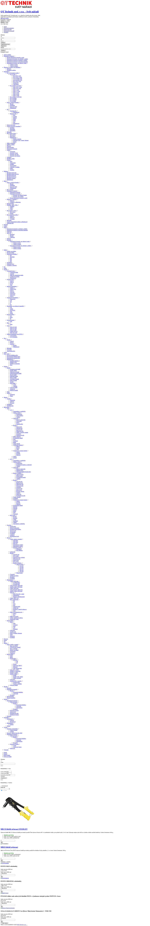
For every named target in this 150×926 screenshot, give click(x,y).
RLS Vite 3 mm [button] (17, 81)
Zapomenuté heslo (5, 44)
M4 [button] (11, 259)
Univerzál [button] (15, 693)
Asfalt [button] (14, 745)
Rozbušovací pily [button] (14, 713)
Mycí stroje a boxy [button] (11, 133)
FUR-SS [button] (12, 292)
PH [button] (14, 601)
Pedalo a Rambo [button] (17, 139)
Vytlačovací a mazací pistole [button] (20, 450)
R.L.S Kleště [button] (13, 99)
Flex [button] (5, 338)
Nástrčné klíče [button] (16, 606)
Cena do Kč (4, 773)
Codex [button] (5, 226)
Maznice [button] (18, 455)
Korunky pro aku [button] (14, 154)
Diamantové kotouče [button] (12, 148)
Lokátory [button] (12, 535)
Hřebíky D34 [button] (13, 362)
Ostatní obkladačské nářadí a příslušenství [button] (17, 221)
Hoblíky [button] (18, 493)
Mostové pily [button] (13, 113)
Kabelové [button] (12, 394)
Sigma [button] (5, 640)
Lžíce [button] (11, 209)
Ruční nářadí (7, 755)
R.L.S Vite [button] (13, 74)
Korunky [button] (9, 240)
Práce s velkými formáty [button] (13, 102)
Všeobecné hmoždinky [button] (13, 297)
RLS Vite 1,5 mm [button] (17, 77)
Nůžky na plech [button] (17, 678)
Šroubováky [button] (19, 414)
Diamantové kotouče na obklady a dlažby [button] (17, 60)
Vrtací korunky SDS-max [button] (16, 589)
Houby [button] (15, 141)
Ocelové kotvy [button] (10, 279)
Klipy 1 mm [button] (16, 89)
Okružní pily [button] (19, 428)
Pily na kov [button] (16, 561)
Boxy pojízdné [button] (13, 648)
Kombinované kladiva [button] (15, 529)
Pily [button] (8, 109)
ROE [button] (11, 317)
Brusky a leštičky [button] (17, 473)
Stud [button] (14, 626)
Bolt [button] (14, 115)
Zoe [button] (14, 122)
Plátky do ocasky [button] (14, 616)
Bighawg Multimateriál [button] (19, 596)
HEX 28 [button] (15, 543)
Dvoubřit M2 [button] (16, 584)
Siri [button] (4, 641)
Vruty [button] (8, 325)
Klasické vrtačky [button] (17, 547)
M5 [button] (11, 261)
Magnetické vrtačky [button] (18, 546)
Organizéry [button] (13, 651)
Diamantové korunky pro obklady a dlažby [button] (17, 59)
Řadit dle (3, 787)
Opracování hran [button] (11, 125)
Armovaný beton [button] (17, 747)
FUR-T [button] (12, 290)
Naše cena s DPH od (9, 838)
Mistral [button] (15, 118)
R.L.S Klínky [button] (13, 98)
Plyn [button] (11, 365)
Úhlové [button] (12, 341)
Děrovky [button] (12, 592)
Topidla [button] (9, 398)
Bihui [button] (5, 181)
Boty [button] (11, 161)
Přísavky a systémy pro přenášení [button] (12, 67)
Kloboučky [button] (16, 82)
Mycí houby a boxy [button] (12, 210)
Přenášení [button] (12, 105)
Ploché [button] (14, 664)
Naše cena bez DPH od (9, 836)
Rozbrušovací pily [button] (20, 495)
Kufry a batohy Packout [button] (16, 633)
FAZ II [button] (11, 280)
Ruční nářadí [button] (10, 620)
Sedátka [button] (12, 164)
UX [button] (11, 300)
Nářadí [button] (8, 726)
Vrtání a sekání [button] (17, 412)
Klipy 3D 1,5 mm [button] (17, 87)
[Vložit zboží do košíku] (2, 842)
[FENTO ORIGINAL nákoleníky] (5, 878)
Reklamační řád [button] (7, 29)
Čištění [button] (15, 522)
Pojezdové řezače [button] (14, 710)
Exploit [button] (15, 116)
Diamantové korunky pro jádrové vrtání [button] (17, 63)
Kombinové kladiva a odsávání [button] (24, 464)
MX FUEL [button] (13, 515)
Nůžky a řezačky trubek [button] (22, 432)
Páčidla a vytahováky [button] (15, 671)
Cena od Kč (4, 771)
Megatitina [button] (12, 130)
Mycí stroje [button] (13, 134)
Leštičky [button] (18, 478)
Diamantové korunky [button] (15, 193)
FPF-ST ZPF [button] (13, 330)
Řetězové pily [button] (19, 483)
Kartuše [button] (18, 453)
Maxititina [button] (12, 129)
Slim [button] (14, 623)
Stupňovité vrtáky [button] (14, 619)
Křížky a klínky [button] (11, 144)
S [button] (10, 303)
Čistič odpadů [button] (16, 443)
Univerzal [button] (18, 740)
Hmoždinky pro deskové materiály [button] (15, 306)
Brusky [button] (9, 339)
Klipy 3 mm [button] (16, 92)
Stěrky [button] (11, 207)
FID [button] (11, 321)
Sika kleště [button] (13, 383)
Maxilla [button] (6, 686)
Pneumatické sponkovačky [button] (13, 358)
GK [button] (11, 307)
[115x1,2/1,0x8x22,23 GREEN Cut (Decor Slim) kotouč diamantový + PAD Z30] (8, 908)
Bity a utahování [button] (14, 599)
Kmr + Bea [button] (7, 353)
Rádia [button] (14, 442)
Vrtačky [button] (18, 417)
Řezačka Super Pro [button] (11, 172)
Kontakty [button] (6, 32)
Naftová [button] (12, 401)
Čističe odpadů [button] (16, 497)
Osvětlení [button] (15, 441)
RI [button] (10, 318)
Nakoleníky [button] (13, 163)
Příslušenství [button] (13, 108)
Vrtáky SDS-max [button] (14, 588)
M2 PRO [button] (12, 257)
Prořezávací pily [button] (20, 435)
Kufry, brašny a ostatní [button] (12, 644)
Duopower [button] (12, 299)
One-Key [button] (9, 525)
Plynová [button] (12, 403)
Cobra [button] (14, 384)
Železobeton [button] (19, 707)
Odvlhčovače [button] (10, 405)
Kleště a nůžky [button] (14, 674)
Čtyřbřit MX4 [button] (16, 582)
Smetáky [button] (12, 170)
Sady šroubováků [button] (17, 668)
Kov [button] (14, 615)
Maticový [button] (12, 217)
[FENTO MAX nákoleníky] (5, 863)
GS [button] (11, 316)
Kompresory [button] (10, 719)
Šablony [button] (9, 238)
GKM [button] (11, 309)
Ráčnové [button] (15, 667)
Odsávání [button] (9, 231)
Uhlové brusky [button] (20, 474)
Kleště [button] (8, 368)
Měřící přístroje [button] (17, 436)
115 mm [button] (21, 566)
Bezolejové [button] (13, 721)
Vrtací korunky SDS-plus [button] (16, 585)
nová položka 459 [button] (17, 78)
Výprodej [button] (6, 749)
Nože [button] (8, 391)
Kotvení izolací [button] (11, 320)
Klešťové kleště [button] (14, 390)
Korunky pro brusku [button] (15, 155)
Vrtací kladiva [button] (19, 415)
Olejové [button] (12, 720)
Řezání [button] (11, 104)
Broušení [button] (12, 234)
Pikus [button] (14, 119)
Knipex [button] (6, 366)
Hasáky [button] (12, 382)
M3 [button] (11, 258)
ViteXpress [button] (16, 84)
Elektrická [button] (12, 400)
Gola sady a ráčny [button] (14, 669)
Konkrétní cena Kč (5, 775)
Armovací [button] (12, 389)
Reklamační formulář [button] (9, 31)
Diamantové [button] (16, 595)
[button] (2, 765)
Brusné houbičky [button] (11, 698)
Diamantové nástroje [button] (9, 56)
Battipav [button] (6, 171)
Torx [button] (14, 603)
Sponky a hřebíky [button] (17, 683)
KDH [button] (11, 313)
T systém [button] (12, 219)
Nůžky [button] (9, 393)
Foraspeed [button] (12, 151)
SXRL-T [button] (12, 287)
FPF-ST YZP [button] (13, 327)
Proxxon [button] (6, 639)
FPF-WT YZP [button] (13, 332)
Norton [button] (6, 699)
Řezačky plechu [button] (20, 491)
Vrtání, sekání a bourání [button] (16, 539)
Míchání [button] (15, 507)
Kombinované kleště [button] (15, 369)
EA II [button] (11, 283)
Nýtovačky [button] (19, 421)
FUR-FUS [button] (12, 293)
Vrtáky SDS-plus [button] (14, 581)
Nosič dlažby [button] (13, 165)
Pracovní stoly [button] (13, 106)
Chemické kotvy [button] (11, 271)
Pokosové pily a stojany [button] (19, 557)
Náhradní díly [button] (10, 223)
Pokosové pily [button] (19, 485)
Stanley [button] (6, 643)
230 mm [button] (21, 571)
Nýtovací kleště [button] (14, 685)
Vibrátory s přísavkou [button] (15, 202)
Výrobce (3, 776)
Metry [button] (11, 622)
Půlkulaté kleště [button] (14, 376)
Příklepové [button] (19, 549)
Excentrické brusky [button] (21, 477)
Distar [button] (5, 227)
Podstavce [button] (12, 653)
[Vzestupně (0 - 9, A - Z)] (2, 790)
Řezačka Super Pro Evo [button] (13, 174)
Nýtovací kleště (7, 756)
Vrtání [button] (8, 150)
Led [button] (14, 627)
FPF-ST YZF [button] (13, 328)
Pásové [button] (12, 342)
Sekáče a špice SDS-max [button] (16, 591)
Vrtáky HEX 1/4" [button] (14, 598)
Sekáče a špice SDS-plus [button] (16, 587)
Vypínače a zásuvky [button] (12, 265)
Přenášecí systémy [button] (11, 70)
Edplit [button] (5, 250)
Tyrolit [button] (5, 727)
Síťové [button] (9, 537)
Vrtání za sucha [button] (14, 64)
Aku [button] (8, 408)
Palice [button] (11, 168)
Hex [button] (14, 605)
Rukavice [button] (12, 636)
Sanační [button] (12, 344)
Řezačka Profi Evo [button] (11, 177)
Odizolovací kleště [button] (14, 372)
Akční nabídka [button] (7, 54)
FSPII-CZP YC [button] (14, 331)
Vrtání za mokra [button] (14, 66)
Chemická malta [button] (14, 272)
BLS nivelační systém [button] (12, 214)
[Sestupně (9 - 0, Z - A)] (5, 790)
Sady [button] (14, 439)
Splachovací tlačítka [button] (12, 254)
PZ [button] (14, 602)
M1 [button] (11, 255)
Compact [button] (15, 624)
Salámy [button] (18, 452)
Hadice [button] (12, 724)
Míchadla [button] (9, 132)
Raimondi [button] (6, 71)
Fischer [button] (6, 269)
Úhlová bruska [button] (13, 730)
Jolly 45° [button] (9, 233)
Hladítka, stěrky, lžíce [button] (12, 205)
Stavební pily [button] (13, 111)
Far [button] (4, 266)
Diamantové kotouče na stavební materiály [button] (17, 61)
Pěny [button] (8, 323)
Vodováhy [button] (12, 630)
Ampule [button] (12, 273)
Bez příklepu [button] (19, 550)
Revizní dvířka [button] (10, 252)
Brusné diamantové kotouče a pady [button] (15, 57)
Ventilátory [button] (9, 262)
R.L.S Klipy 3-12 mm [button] (15, 85)
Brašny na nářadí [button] (14, 650)
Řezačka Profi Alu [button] (11, 175)
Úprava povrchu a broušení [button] (14, 126)
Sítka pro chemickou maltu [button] (16, 275)
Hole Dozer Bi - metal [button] (18, 594)
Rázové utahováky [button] (20, 419)
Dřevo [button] (14, 613)
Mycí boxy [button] (12, 136)
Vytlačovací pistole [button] (14, 276)
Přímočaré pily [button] (19, 431)
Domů (5, 752)
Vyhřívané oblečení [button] (18, 445)
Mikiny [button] (18, 446)
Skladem (3, 759)
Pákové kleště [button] (13, 380)
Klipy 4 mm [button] (16, 94)
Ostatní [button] (9, 160)
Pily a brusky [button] (10, 189)
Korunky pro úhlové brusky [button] (20, 195)
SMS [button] (14, 120)
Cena (2, 762)
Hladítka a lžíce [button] (11, 158)
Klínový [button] (12, 216)
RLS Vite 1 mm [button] (17, 75)
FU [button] (11, 304)
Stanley (5, 754)
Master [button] (5, 397)
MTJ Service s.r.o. (21, 924)
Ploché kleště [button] (13, 375)
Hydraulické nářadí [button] (18, 438)
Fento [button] (5, 268)
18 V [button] (11, 459)
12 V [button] (11, 410)
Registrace (3, 45)
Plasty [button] (11, 396)
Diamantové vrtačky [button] (18, 544)
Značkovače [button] (13, 632)
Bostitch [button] (6, 224)
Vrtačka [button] (12, 731)
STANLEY (5, 786)
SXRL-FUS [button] (13, 289)
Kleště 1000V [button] (13, 370)
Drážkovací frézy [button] (14, 575)
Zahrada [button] (15, 508)
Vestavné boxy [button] (10, 264)
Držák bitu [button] (15, 608)
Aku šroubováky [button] (11, 351)
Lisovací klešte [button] (13, 387)
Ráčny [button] (17, 422)
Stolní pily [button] (18, 494)
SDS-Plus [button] (15, 540)
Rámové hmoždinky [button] (12, 286)
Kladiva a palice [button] (14, 672)
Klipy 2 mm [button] (16, 95)
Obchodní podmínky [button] (9, 28)
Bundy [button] (18, 448)
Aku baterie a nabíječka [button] (19, 523)
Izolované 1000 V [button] (17, 665)
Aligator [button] (15, 386)
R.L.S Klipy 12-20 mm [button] (15, 97)
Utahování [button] (16, 418)
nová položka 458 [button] (17, 80)
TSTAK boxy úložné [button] (15, 647)
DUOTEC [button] (12, 310)
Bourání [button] (15, 518)
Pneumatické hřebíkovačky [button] (13, 356)
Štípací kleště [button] (13, 377)
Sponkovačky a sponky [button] (16, 681)
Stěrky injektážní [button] (11, 143)
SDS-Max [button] (15, 542)
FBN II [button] (12, 282)
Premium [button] (15, 629)
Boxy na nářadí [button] (14, 646)
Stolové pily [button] (13, 712)
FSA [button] (11, 285)
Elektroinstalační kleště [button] (15, 373)
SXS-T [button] (12, 296)
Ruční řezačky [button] (10, 147)
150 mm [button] (21, 568)
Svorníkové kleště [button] (14, 379)
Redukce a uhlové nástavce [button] (20, 609)
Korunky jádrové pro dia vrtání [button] (14, 733)
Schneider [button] (6, 717)
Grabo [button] (5, 352)
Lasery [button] (14, 456)
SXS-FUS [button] (12, 295)
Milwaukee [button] (7, 407)
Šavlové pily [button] (19, 429)
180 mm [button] (21, 570)
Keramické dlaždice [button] (18, 692)
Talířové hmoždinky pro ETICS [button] (15, 334)
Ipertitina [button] (12, 127)
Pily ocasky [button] (16, 556)
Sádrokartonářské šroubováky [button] (23, 471)
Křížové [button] (15, 660)
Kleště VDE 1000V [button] (18, 676)
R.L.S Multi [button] (13, 101)
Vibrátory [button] (9, 157)
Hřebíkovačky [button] (19, 470)
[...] (4, 24)
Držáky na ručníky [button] (11, 251)
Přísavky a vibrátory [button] (12, 199)
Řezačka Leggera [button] (11, 178)
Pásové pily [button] (19, 427)
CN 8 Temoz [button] (13, 335)
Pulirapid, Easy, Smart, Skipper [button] (21, 140)
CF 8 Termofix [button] (13, 337)
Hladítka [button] (12, 206)
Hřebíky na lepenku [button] (15, 363)
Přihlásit (3, 42)
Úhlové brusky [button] (20, 564)
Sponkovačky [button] (19, 424)
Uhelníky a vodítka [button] (14, 167)
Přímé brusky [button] (19, 476)
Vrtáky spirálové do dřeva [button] (16, 617)
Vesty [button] (17, 449)
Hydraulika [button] (13, 532)
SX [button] (11, 302)
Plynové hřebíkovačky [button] (12, 355)
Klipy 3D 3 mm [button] (17, 88)
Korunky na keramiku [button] (12, 728)
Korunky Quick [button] (14, 153)
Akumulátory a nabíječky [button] (19, 411)
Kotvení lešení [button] (10, 314)
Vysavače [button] (9, 349)
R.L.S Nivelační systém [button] (13, 73)
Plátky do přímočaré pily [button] (16, 612)
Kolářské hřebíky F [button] (15, 361)
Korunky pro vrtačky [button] (18, 196)
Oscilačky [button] (18, 434)
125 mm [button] (21, 567)
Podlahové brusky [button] (14, 714)
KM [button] (11, 311)
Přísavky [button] (9, 68)
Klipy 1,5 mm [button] (16, 91)
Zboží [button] (5, 26)
